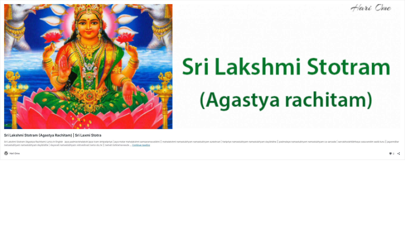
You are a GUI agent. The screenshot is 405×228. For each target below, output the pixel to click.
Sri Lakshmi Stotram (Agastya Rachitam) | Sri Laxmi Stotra (52, 135)
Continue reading (141, 145)
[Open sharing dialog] (398, 152)
